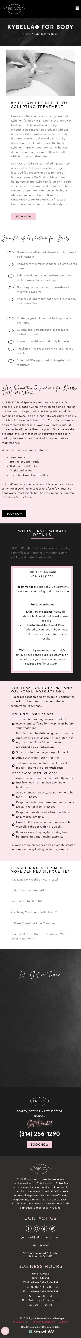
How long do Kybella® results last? (34, 879)
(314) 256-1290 (39, 1134)
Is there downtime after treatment (34, 923)
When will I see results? (27, 901)
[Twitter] (52, 1229)
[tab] (43, 880)
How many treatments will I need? (34, 912)
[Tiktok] (44, 1229)
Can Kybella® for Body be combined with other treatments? (38, 936)
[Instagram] (37, 1229)
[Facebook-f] (29, 1229)
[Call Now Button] (5, 1331)
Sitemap (63, 1321)
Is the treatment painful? (27, 890)
